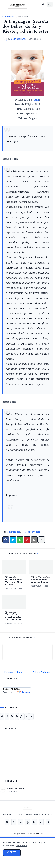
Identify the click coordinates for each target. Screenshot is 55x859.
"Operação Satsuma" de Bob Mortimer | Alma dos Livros (13, 581)
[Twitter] (13, 539)
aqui (36, 99)
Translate (27, 692)
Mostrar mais (12, 791)
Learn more (22, 845)
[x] (7, 716)
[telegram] (31, 716)
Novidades (23, 17)
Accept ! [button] (11, 852)
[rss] (26, 716)
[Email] (34, 539)
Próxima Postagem (42, 672)
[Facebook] (5, 539)
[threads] (22, 716)
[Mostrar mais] (41, 539)
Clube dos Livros (15, 788)
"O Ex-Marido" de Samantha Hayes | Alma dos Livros (40, 580)
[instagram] (17, 716)
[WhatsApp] (20, 539)
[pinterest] (12, 716)
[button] (3, 5)
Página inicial (9, 17)
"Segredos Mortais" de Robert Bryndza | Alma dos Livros (13, 616)
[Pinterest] (27, 539)
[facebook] (2, 716)
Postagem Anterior (13, 672)
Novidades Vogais (31, 531)
